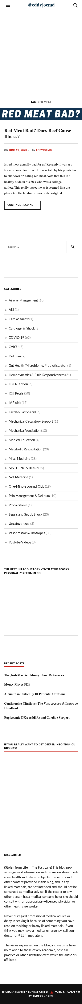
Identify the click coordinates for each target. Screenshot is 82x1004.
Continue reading (24, 207)
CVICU (14, 347)
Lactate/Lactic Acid (22, 412)
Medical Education (22, 440)
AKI (11, 309)
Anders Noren (43, 996)
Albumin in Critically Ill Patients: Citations (34, 694)
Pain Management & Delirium (29, 496)
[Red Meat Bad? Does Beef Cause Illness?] (41, 119)
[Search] (72, 5)
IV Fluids (15, 402)
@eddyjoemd (41, 4)
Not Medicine (18, 477)
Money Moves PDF (17, 684)
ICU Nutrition (18, 384)
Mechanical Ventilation (24, 430)
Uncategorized (19, 523)
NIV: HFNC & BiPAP (23, 468)
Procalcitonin (18, 505)
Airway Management (23, 300)
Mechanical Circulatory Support (31, 421)
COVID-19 (16, 337)
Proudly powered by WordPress (25, 992)
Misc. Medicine (19, 458)
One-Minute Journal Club (26, 486)
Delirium (15, 356)
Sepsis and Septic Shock (25, 514)
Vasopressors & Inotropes (27, 533)
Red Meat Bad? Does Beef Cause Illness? (37, 133)
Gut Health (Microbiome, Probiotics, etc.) (38, 365)
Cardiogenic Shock (22, 328)
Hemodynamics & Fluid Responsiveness (36, 375)
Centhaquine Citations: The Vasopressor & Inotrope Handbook (41, 705)
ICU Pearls (16, 393)
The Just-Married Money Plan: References (34, 675)
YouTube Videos (20, 542)
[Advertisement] (41, 51)
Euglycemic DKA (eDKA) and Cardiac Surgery (37, 717)
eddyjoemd (44, 150)
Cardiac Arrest (19, 319)
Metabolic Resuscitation (25, 449)
